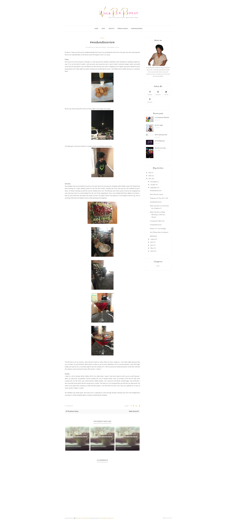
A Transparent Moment (162, 117)
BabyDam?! (153, 236)
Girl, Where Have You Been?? (159, 232)
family (102, 38)
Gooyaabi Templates (106, 518)
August (152, 239)
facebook (150, 94)
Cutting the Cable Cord (157, 221)
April (152, 251)
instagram (158, 94)
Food (103, 28)
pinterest (149, 102)
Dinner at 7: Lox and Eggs (158, 229)
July (151, 242)
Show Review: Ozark (156, 194)
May (151, 248)
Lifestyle (111, 28)
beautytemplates (83, 518)
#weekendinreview (74, 446)
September (153, 188)
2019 (149, 173)
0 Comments (69, 406)
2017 (149, 179)
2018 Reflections (160, 141)
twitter (166, 94)
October (152, 185)
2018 (149, 176)
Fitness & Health (122, 28)
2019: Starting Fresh (161, 135)
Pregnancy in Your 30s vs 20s (159, 198)
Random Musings (136, 28)
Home (96, 28)
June (151, 245)
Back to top (167, 518)
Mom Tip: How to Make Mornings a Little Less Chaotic (157, 214)
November (153, 182)
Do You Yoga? (159, 125)
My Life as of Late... (161, 148)
